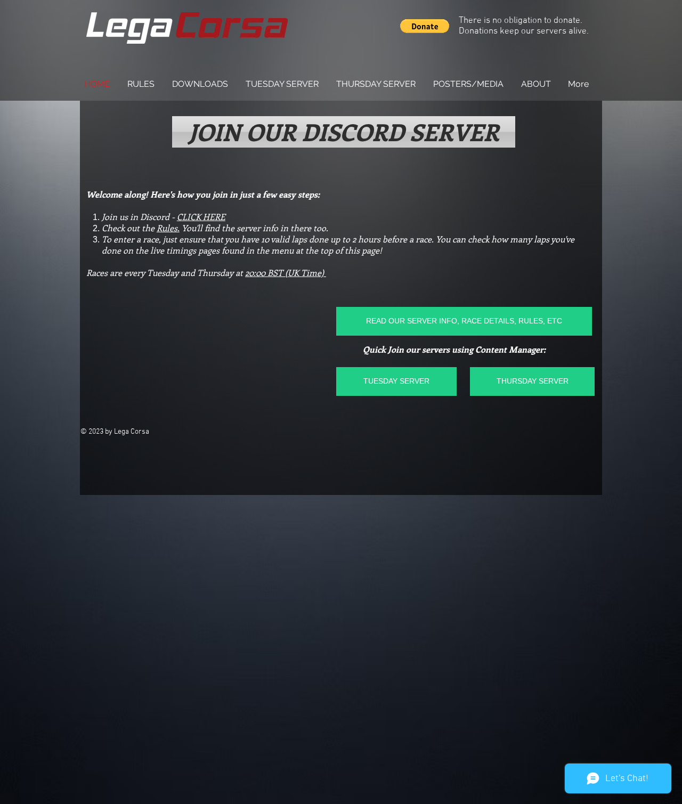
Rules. (168, 227)
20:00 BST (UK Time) (285, 272)
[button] (424, 26)
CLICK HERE (201, 216)
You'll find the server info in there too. (254, 227)
